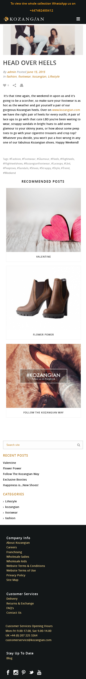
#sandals (22, 168)
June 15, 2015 (36, 72)
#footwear (29, 159)
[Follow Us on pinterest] (23, 672)
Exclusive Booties (15, 479)
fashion (11, 76)
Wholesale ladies (17, 557)
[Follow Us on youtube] (39, 672)
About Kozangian (18, 543)
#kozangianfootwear (37, 163)
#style (56, 168)
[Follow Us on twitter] (31, 672)
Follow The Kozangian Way (43, 412)
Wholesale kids (16, 561)
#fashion (15, 159)
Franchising (14, 552)
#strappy (45, 168)
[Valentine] (43, 220)
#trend (65, 168)
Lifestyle (53, 76)
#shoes (34, 168)
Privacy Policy (15, 575)
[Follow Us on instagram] (15, 672)
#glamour (43, 159)
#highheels (67, 159)
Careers (11, 547)
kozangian (39, 76)
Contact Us (13, 612)
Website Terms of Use (21, 570)
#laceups (57, 163)
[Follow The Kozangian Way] (43, 376)
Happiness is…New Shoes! (20, 485)
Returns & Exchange (20, 603)
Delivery (12, 598)
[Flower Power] (43, 298)
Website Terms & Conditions (25, 566)
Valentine (43, 256)
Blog (9, 658)
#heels (55, 159)
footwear (24, 76)
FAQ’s (10, 608)
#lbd (67, 163)
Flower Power (43, 334)
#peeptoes (9, 168)
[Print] (23, 85)
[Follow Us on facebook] (8, 672)
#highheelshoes (13, 163)
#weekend (9, 173)
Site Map (12, 580)
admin (11, 72)
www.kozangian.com (66, 110)
